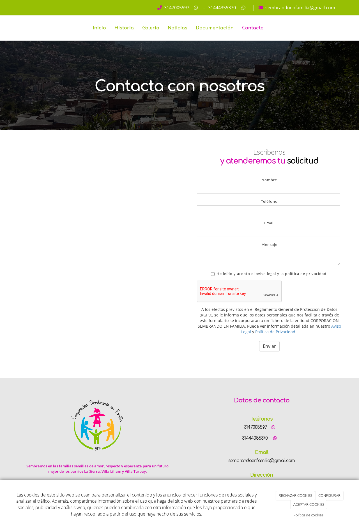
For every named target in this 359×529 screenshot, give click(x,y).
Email (269, 222)
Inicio (99, 28)
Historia (124, 28)
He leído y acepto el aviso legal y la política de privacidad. (272, 273)
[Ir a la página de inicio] (18, 28)
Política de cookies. (308, 515)
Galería (150, 28)
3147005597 (176, 7)
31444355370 (221, 7)
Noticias (177, 28)
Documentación (215, 28)
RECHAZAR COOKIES (295, 495)
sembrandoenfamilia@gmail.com (299, 7)
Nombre (269, 179)
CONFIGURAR (329, 495)
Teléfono (269, 201)
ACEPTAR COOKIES (308, 504)
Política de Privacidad (275, 331)
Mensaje (269, 244)
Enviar (269, 346)
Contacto (253, 28)
